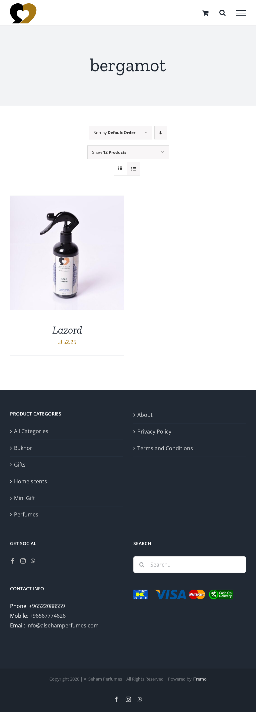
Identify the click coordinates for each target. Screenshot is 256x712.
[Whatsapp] (33, 561)
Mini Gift (24, 498)
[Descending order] (160, 132)
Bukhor (23, 448)
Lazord (67, 330)
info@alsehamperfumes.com (62, 625)
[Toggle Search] (222, 12)
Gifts (20, 464)
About (145, 415)
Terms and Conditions (165, 448)
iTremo (200, 679)
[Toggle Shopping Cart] (205, 12)
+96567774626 (48, 615)
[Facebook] (12, 561)
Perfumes (26, 514)
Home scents (30, 481)
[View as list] (133, 168)
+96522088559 (47, 606)
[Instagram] (23, 561)
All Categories (31, 431)
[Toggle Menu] (241, 13)
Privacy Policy (154, 431)
